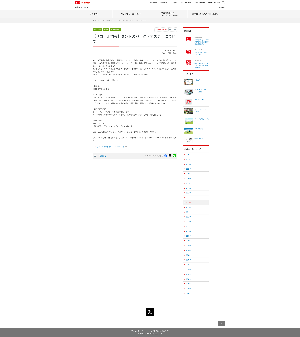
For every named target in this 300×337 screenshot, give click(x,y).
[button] (223, 2)
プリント (173, 29)
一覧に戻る (102, 156)
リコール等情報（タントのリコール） (111, 147)
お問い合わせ (200, 3)
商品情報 (153, 3)
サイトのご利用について (160, 331)
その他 (106, 29)
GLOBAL (222, 7)
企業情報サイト (81, 7)
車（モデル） (115, 29)
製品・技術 (97, 29)
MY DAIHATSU (214, 3)
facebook (165, 155)
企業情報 (164, 3)
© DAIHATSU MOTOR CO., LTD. (150, 334)
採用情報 (174, 3)
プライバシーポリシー (139, 331)
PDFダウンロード (162, 29)
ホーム (97, 20)
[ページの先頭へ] (221, 323)
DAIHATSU (82, 2)
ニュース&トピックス (108, 20)
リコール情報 (186, 3)
